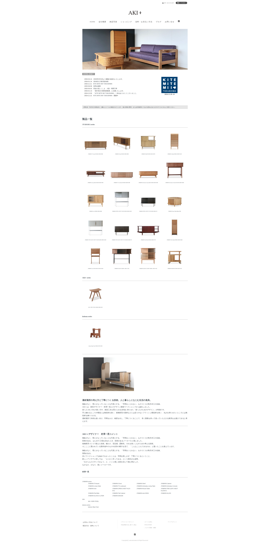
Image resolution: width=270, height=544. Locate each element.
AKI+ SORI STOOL (93, 501)
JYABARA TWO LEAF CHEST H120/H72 (169, 489)
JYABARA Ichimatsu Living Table (146, 486)
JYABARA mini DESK (143, 493)
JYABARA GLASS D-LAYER (96, 496)
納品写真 (113, 22)
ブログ (158, 22)
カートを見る (148, 522)
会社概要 (102, 22)
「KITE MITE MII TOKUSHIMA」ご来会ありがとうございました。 (115, 93)
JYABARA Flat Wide (93, 493)
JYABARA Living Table (94, 486)
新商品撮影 (97, 86)
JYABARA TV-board (93, 483)
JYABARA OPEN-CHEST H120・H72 (121, 489)
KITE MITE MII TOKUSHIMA (102, 84)
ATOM (150, 525)
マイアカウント (172, 522)
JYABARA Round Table (143, 488)
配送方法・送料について (91, 526)
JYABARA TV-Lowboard (119, 486)
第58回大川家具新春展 (100, 81)
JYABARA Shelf (141, 483)
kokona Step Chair (93, 507)
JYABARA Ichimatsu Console (169, 486)
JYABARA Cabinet (166, 483)
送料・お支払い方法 (143, 22)
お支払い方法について (90, 522)
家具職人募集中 (88, 74)
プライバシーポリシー (127, 522)
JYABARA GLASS (166, 493)
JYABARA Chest (117, 483)
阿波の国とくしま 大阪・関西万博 (105, 88)
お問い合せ (169, 22)
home (92, 22)
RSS (146, 525)
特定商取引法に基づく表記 (128, 525)
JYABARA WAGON (117, 496)
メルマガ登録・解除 (150, 527)
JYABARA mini (92, 488)
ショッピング (126, 22)
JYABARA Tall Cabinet (118, 493)
